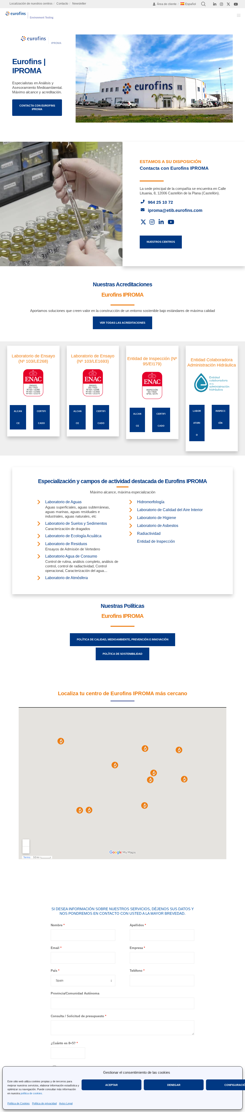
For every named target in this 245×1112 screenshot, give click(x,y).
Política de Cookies (18, 1103)
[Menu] (237, 15)
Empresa (136, 948)
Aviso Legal (65, 1103)
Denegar (173, 1085)
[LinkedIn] (214, 4)
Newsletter (79, 3)
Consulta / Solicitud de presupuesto (77, 1016)
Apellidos (137, 925)
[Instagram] (221, 4)
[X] (228, 4)
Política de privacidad (44, 1103)
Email (55, 948)
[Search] (203, 4)
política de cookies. (32, 1093)
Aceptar (111, 1085)
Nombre (56, 925)
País (54, 970)
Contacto (62, 3)
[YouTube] (236, 4)
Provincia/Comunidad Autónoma (75, 993)
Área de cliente (167, 4)
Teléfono (136, 970)
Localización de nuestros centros (31, 3)
